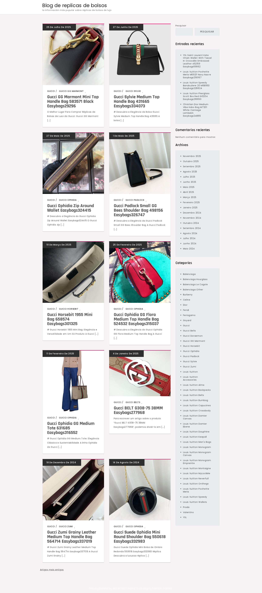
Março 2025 (189, 197)
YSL (185, 517)
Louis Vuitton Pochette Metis (196, 490)
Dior (185, 304)
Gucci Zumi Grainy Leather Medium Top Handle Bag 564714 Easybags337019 (71, 536)
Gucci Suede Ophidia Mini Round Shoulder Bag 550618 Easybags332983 (140, 536)
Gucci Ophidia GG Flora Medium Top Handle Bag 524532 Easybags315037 (136, 319)
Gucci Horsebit (68, 308)
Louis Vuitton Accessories (190, 378)
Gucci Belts (133, 402)
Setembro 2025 (192, 166)
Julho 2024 (189, 238)
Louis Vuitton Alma (194, 384)
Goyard (187, 320)
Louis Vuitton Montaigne (197, 468)
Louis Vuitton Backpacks (197, 389)
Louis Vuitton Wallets (195, 502)
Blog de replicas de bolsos (74, 5)
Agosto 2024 (190, 233)
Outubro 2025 (191, 161)
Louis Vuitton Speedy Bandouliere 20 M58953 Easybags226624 (196, 85)
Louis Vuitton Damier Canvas (195, 417)
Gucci (51, 91)
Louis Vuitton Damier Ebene (195, 425)
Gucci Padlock (135, 200)
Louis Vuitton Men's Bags (197, 441)
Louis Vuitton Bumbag (195, 400)
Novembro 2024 (192, 217)
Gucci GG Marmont (71, 91)
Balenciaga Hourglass (195, 279)
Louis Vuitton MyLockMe (196, 473)
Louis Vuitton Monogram (197, 447)
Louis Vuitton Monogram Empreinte (197, 462)
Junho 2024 (189, 243)
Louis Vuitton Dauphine (196, 431)
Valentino (188, 512)
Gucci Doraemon (193, 335)
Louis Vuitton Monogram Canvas (197, 454)
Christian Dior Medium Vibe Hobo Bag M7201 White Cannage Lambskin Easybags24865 (196, 110)
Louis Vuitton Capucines (197, 405)
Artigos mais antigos (52, 569)
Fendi (186, 310)
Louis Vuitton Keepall (195, 436)
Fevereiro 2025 (191, 202)
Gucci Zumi (66, 526)
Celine (186, 299)
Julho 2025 (189, 176)
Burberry (188, 294)
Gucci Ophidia (68, 200)
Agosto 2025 (190, 171)
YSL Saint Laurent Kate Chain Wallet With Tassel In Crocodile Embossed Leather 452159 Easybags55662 (197, 61)
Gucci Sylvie (133, 91)
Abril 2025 (188, 192)
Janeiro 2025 (190, 207)
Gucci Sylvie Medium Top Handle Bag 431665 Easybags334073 (137, 101)
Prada (186, 507)
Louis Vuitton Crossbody (197, 410)
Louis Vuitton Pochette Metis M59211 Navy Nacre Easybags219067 (197, 74)
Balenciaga (189, 274)
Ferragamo (189, 315)
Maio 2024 (189, 248)
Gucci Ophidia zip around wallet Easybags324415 (70, 208)
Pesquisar (180, 25)
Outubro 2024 (191, 223)
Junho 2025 (189, 181)
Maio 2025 (189, 186)
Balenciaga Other (193, 289)
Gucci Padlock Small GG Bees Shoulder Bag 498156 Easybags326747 (138, 210)
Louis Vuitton (190, 371)
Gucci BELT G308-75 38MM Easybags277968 (138, 410)
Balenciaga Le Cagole (195, 284)
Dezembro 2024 (192, 212)
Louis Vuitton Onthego (196, 483)
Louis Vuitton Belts (193, 395)
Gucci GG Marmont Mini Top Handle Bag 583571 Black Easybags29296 (73, 101)
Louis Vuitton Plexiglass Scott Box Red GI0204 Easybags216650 (196, 96)
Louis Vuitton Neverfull (196, 478)
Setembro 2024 (192, 228)
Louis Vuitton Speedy (195, 496)
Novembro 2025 (192, 156)
